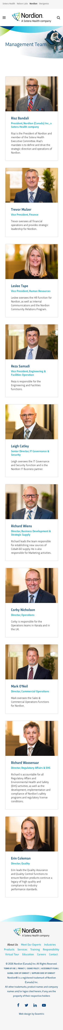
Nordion (33, 3)
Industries (50, 944)
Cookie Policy (33, 968)
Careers (41, 954)
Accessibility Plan (49, 968)
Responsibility (51, 949)
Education (28, 954)
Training (35, 949)
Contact (53, 954)
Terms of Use (10, 968)
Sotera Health (9, 3)
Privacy (21, 968)
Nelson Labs (22, 3)
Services (22, 949)
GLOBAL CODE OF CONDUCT (18, 973)
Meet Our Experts (31, 944)
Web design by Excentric (31, 1013)
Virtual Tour (12, 954)
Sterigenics (44, 3)
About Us (12, 944)
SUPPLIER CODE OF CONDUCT (43, 973)
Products (9, 949)
